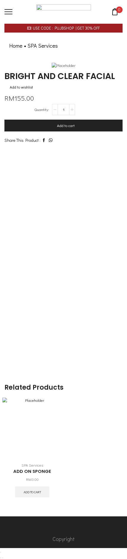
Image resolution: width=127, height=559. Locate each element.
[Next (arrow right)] (2, 557)
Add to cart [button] (32, 492)
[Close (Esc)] (0, 552)
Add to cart (66, 125)
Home (15, 45)
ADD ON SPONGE (32, 471)
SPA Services (42, 45)
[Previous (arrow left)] (0, 557)
